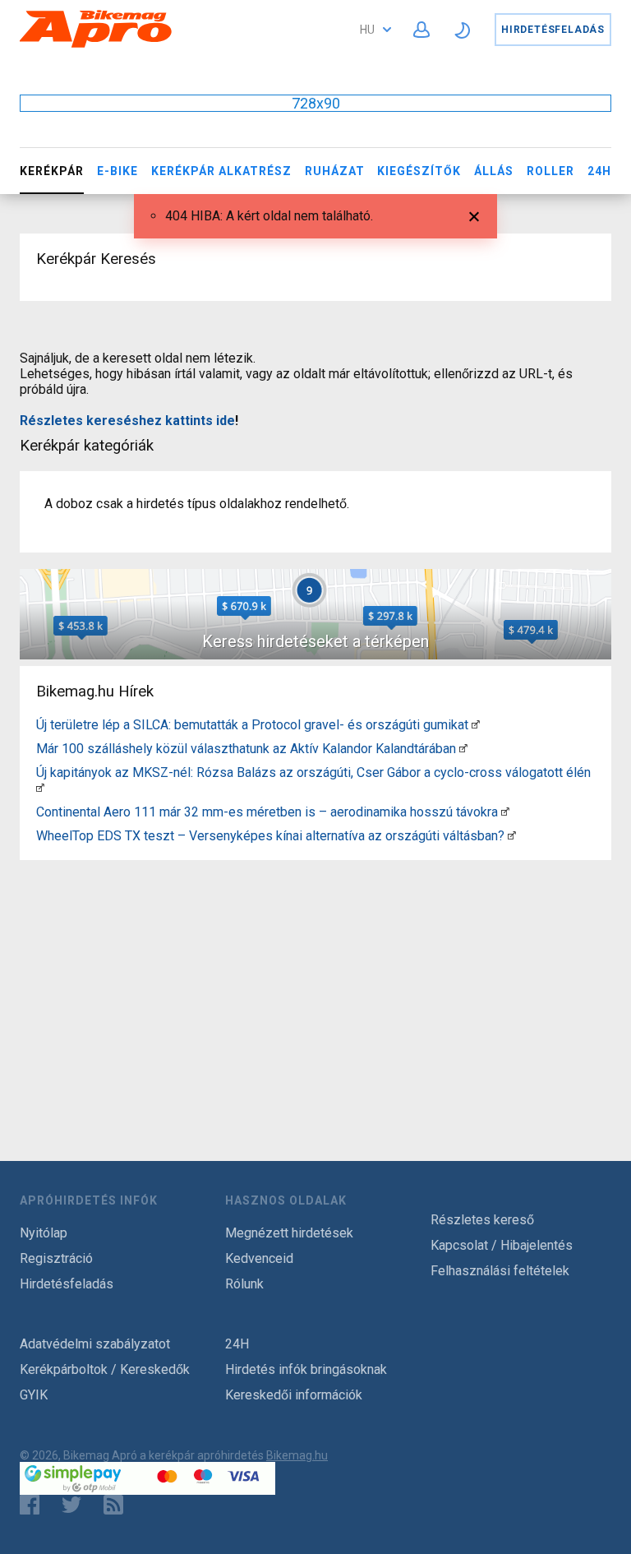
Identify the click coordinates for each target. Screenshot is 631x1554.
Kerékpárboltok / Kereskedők (105, 1369)
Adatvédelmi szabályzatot (95, 1344)
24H (599, 171)
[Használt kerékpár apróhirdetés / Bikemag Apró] (96, 45)
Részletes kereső (482, 1220)
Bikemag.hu (297, 1455)
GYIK (34, 1395)
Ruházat (335, 171)
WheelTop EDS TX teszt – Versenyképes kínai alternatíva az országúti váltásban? (270, 836)
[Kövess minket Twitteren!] (71, 1505)
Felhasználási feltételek (500, 1271)
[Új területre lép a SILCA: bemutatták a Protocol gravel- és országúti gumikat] (476, 725)
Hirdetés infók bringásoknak (306, 1369)
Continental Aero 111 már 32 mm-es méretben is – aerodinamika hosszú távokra (267, 812)
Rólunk (244, 1284)
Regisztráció (56, 1258)
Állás (494, 171)
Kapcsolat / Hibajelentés (502, 1245)
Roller (550, 171)
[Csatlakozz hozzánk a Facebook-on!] (29, 1505)
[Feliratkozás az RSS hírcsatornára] (117, 1505)
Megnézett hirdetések (289, 1233)
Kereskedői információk (293, 1395)
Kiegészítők (419, 171)
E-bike (117, 171)
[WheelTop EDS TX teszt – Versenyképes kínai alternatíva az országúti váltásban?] (512, 836)
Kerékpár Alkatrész (221, 171)
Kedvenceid (259, 1258)
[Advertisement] (315, 982)
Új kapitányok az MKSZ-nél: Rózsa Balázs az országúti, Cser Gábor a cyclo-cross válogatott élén (313, 772)
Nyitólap (43, 1233)
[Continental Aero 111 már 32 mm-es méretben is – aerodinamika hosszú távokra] (505, 812)
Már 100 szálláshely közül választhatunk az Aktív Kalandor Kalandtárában (246, 748)
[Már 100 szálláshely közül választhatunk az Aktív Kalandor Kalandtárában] (463, 748)
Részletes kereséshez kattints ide (127, 420)
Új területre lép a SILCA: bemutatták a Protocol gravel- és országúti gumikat (252, 725)
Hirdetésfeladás (553, 29)
